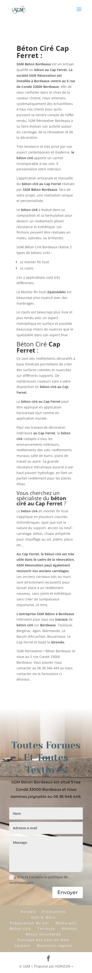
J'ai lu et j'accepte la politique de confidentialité (38, 880)
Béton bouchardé (43, 934)
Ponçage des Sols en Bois (43, 940)
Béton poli (66, 923)
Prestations (54, 911)
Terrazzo (46, 928)
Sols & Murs (43, 917)
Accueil (28, 911)
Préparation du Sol (29, 923)
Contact (22, 945)
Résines (69, 928)
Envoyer (67, 892)
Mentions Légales (55, 945)
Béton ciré (20, 928)
